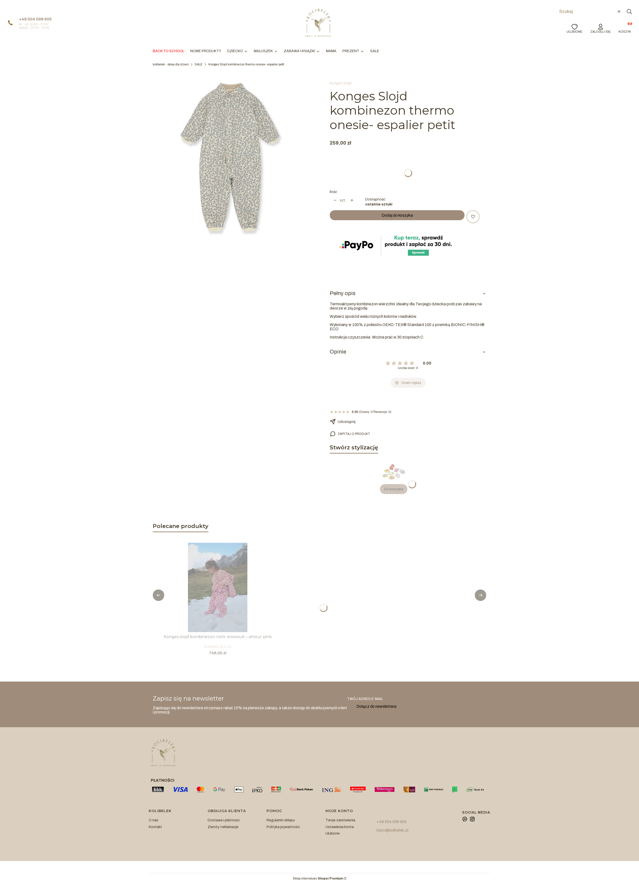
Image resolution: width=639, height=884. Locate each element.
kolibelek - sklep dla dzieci (171, 64)
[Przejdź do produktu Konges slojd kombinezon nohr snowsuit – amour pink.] (217, 587)
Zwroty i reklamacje (223, 827)
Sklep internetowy (318, 878)
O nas (153, 820)
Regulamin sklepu (281, 820)
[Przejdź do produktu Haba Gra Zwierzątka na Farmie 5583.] (393, 471)
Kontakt (155, 827)
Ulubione (332, 833)
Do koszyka (393, 489)
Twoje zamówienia (340, 820)
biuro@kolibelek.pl (392, 830)
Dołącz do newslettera (376, 706)
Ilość (333, 191)
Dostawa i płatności (224, 820)
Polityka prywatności (283, 827)
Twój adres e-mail (365, 699)
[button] (629, 11)
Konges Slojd (340, 83)
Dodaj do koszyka (397, 215)
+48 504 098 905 (35, 19)
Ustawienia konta (339, 827)
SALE (198, 64)
